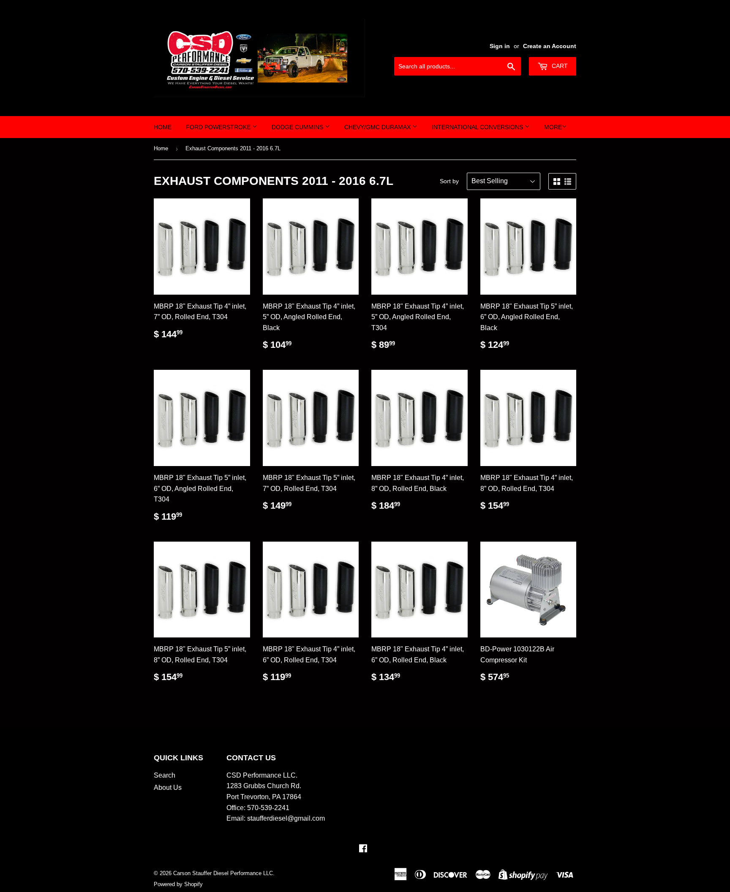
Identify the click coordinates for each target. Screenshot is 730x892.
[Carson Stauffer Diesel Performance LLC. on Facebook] (363, 849)
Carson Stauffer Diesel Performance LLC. (224, 873)
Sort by (449, 181)
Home (163, 127)
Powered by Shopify (178, 884)
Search (164, 775)
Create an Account (549, 46)
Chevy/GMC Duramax (378, 127)
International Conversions (478, 127)
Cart (559, 65)
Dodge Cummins (298, 127)
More (553, 127)
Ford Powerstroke (219, 127)
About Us (168, 787)
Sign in (500, 46)
